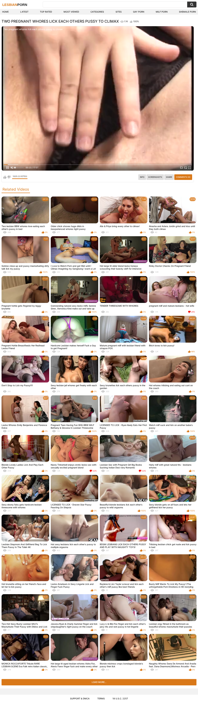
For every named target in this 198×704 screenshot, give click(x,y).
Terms (101, 698)
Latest (24, 11)
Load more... (99, 682)
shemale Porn (187, 11)
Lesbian (14, 5)
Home (5, 11)
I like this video (4, 177)
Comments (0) (183, 177)
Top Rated (46, 11)
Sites (119, 11)
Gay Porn (138, 11)
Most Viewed (71, 11)
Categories (97, 11)
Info (142, 177)
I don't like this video (9, 177)
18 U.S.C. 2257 (120, 698)
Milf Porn (162, 11)
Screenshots (155, 177)
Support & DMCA (80, 698)
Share (169, 177)
